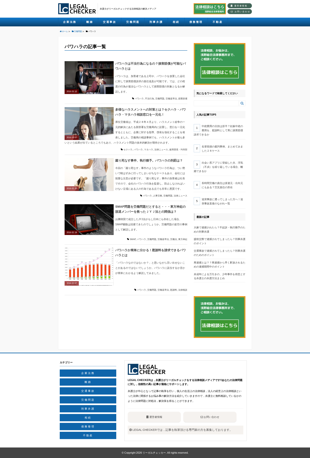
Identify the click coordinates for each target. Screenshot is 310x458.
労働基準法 (171, 98)
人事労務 (157, 195)
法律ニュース (161, 149)
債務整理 (196, 22)
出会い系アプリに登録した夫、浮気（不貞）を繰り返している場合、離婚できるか (218, 166)
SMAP (133, 239)
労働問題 (133, 22)
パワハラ (139, 98)
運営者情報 (240, 6)
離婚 (89, 22)
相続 (176, 22)
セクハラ (127, 149)
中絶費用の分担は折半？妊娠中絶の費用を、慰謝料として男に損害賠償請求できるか (218, 130)
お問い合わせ (241, 11)
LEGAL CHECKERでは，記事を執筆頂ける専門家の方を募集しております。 (182, 429)
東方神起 (182, 239)
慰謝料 (173, 290)
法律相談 (182, 290)
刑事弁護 (156, 22)
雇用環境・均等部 (178, 149)
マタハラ (148, 149)
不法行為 (149, 98)
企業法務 (70, 22)
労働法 (173, 239)
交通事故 (109, 22)
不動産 (218, 22)
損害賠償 (182, 98)
